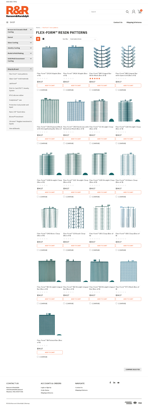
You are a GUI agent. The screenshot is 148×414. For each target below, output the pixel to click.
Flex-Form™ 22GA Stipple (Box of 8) (49, 74)
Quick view (50, 57)
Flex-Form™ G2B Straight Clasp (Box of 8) (49, 181)
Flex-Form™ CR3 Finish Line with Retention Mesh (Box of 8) (76, 128)
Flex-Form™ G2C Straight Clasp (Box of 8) (75, 181)
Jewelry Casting (14, 48)
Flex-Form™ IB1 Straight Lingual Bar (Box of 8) (49, 288)
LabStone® (13, 83)
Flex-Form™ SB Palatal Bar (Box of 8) (49, 341)
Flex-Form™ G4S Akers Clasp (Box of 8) (48, 235)
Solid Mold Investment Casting (16, 60)
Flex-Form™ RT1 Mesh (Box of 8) (127, 288)
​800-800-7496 (11, 2)
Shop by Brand (13, 69)
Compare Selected (133, 369)
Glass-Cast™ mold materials (18, 79)
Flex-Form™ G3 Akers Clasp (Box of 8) (126, 181)
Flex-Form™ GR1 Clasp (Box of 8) (101, 235)
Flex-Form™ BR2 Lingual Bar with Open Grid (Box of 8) (127, 74)
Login (42, 387)
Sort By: (65, 39)
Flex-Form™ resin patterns (18, 74)
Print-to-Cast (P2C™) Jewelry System (19, 89)
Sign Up (48, 387)
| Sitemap (26, 403)
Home (38, 27)
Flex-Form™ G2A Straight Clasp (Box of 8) (128, 128)
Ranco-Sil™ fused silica (17, 112)
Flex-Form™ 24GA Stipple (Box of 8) (75, 74)
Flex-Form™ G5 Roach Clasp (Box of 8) (74, 235)
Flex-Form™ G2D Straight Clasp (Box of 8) (101, 181)
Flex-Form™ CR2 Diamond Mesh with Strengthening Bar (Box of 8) (49, 129)
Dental (10, 37)
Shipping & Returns (134, 22)
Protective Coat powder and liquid (19, 106)
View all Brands (14, 128)
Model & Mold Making (15, 53)
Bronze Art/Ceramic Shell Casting (17, 31)
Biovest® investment (16, 117)
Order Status (45, 390)
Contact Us (118, 22)
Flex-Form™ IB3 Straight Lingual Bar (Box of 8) (102, 288)
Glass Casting (13, 43)
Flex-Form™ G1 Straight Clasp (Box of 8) (101, 128)
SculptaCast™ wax (15, 100)
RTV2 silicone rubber (16, 95)
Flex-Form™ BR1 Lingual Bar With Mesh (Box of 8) (100, 74)
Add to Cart (50, 85)
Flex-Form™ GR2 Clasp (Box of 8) (128, 235)
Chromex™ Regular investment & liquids (20, 122)
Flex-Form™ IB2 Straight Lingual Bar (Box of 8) (76, 288)
